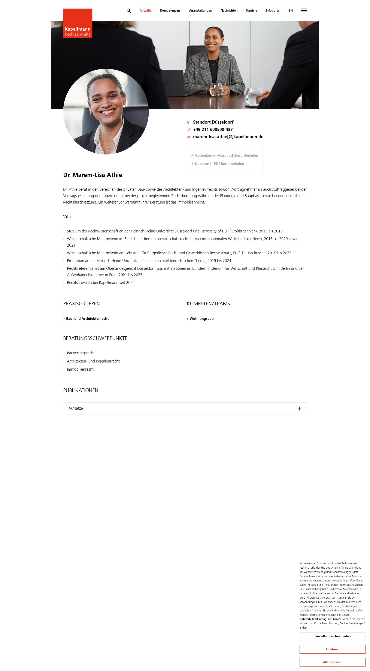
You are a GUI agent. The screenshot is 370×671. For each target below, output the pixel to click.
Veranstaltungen (200, 10)
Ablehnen (332, 649)
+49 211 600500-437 (213, 130)
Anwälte (146, 10)
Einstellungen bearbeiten (333, 636)
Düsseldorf (223, 122)
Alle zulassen (332, 662)
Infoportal (273, 10)
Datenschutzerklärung (313, 619)
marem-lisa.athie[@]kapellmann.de (228, 137)
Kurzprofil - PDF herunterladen (219, 164)
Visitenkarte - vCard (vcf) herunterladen (226, 155)
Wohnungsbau (202, 319)
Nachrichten (229, 10)
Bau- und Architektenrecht (87, 319)
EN (291, 10)
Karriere (251, 10)
